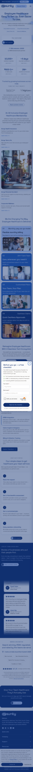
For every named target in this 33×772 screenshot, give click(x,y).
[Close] (29, 363)
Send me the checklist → (16, 405)
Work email (6, 390)
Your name (6, 383)
